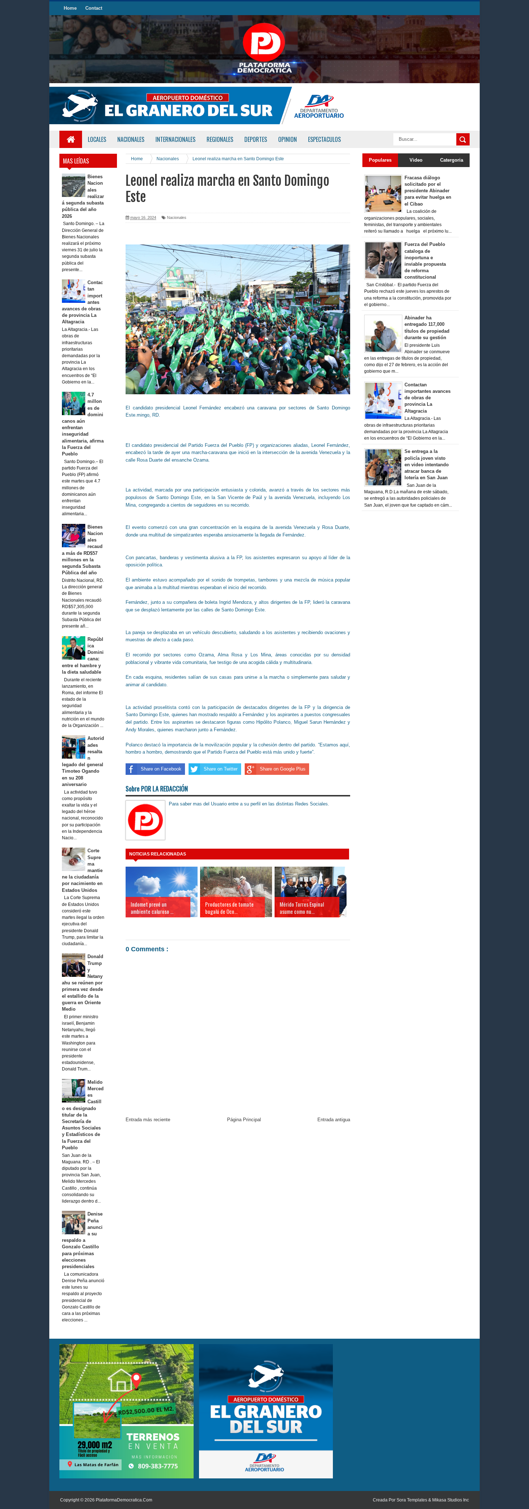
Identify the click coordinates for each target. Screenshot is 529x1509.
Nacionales (176, 217)
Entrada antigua (333, 1119)
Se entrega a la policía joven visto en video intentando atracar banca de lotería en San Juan (426, 464)
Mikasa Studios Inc (450, 1500)
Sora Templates (412, 1500)
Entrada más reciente (148, 1119)
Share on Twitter (221, 769)
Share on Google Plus (283, 769)
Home (70, 8)
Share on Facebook (161, 769)
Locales (97, 139)
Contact (93, 8)
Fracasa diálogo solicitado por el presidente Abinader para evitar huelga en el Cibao (427, 191)
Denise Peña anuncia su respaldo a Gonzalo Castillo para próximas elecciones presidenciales (82, 1240)
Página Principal (244, 1119)
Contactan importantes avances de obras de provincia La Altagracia (427, 398)
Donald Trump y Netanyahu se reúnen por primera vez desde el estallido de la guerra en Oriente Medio (83, 983)
